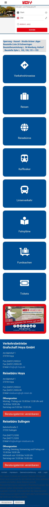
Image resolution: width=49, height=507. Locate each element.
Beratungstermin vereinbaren (22, 414)
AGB (39, 472)
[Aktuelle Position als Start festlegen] (46, 12)
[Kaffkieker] (24, 162)
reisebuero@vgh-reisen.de (20, 393)
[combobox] (32, 12)
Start (22, 12)
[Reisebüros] (24, 131)
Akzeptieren (6, 502)
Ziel (21, 18)
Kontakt (4, 472)
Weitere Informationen (19, 505)
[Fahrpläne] (24, 225)
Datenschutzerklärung (28, 472)
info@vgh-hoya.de (17, 367)
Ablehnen (19, 502)
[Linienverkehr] (24, 193)
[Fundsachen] (24, 256)
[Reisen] (24, 100)
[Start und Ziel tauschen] (46, 17)
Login (46, 472)
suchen (32, 30)
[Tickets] (24, 287)
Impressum (14, 472)
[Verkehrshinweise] (24, 69)
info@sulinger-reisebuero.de (21, 441)
